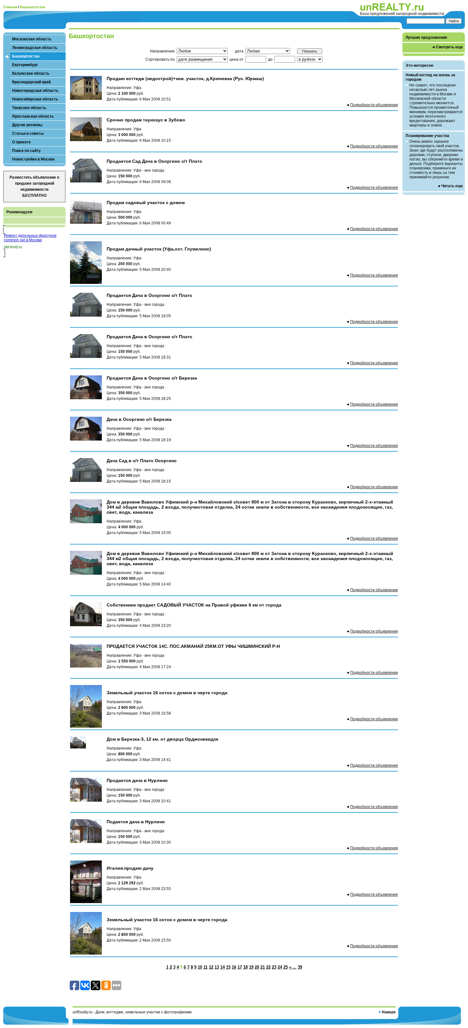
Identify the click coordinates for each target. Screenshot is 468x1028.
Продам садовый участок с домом (146, 202)
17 (240, 967)
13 (217, 967)
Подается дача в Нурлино (136, 821)
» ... (292, 967)
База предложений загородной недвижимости (402, 13)
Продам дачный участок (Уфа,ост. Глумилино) (159, 248)
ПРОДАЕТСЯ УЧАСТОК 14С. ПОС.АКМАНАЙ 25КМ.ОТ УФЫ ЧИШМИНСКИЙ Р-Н (193, 646)
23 (274, 967)
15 (228, 967)
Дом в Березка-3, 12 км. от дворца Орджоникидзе (162, 739)
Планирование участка (427, 136)
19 (251, 967)
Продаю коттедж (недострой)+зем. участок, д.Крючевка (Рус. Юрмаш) (185, 78)
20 (257, 967)
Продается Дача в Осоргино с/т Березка (152, 377)
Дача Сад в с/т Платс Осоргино (142, 460)
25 (285, 967)
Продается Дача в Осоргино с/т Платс (149, 295)
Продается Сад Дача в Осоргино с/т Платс (154, 161)
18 (245, 967)
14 (222, 967)
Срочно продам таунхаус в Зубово (146, 119)
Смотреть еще (449, 47)
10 (200, 967)
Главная (10, 7)
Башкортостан (32, 7)
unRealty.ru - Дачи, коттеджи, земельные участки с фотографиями (132, 1012)
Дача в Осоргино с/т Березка (139, 419)
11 (205, 967)
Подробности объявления (374, 105)
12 (211, 967)
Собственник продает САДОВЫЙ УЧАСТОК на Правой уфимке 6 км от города (194, 604)
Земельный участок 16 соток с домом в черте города (167, 692)
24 (280, 967)
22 (268, 967)
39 (300, 967)
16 (234, 967)
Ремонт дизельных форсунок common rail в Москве (30, 237)
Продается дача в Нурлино (137, 780)
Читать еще (452, 186)
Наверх (389, 1012)
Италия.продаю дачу (130, 868)
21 (262, 967)
